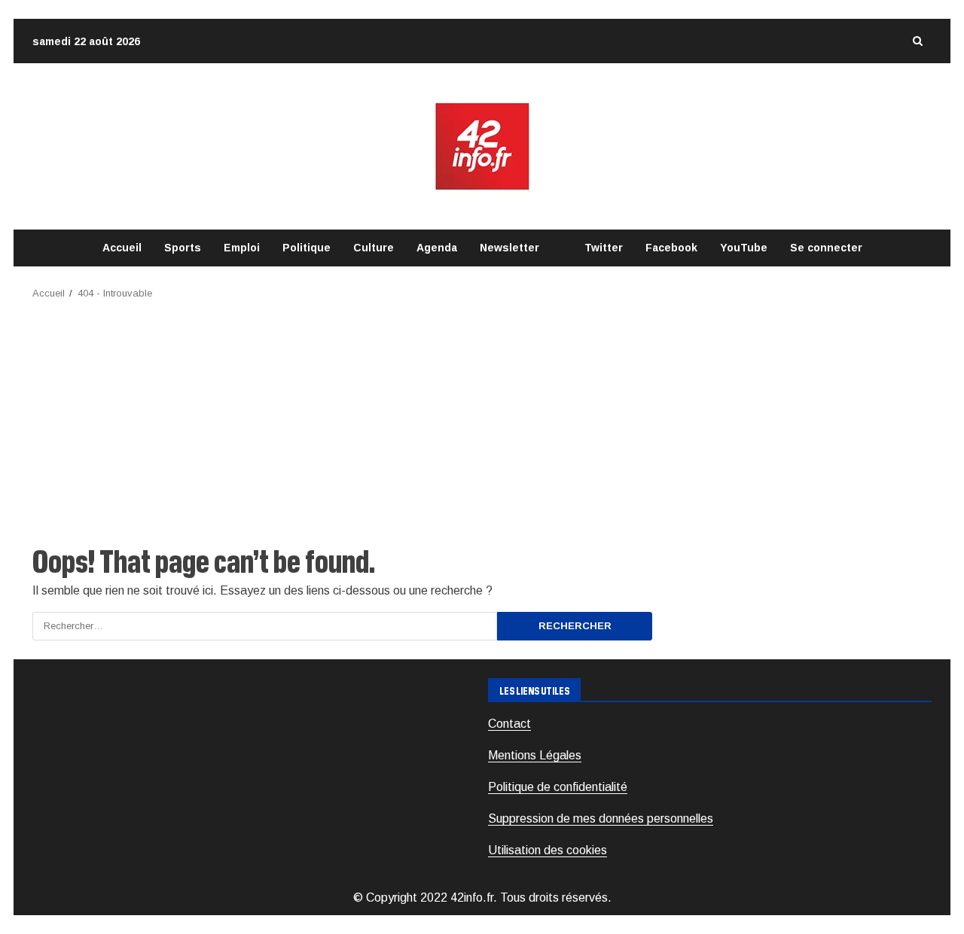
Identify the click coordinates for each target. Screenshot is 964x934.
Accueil (122, 248)
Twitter (603, 248)
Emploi (242, 248)
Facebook (671, 248)
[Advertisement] (482, 414)
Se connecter (826, 248)
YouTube (743, 248)
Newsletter (509, 248)
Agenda (436, 248)
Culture (373, 248)
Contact (509, 723)
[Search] (917, 41)
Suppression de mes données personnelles (600, 818)
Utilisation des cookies (547, 850)
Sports (182, 248)
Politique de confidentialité (557, 786)
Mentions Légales (534, 755)
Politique (306, 248)
